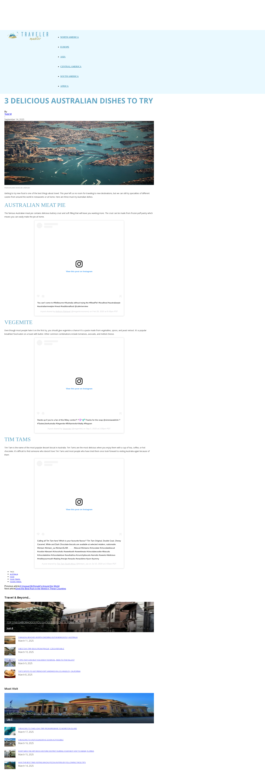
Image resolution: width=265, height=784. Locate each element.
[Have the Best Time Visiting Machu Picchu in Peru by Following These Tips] (9, 768)
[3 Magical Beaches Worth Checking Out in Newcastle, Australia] (9, 643)
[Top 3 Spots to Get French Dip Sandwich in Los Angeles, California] (9, 677)
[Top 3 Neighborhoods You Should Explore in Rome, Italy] (79, 631)
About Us (75, 780)
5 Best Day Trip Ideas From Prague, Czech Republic (41, 648)
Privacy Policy (92, 780)
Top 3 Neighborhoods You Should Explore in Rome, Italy (44, 622)
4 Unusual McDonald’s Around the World (39, 586)
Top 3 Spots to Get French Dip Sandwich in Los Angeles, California (49, 671)
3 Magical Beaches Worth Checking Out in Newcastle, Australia (48, 637)
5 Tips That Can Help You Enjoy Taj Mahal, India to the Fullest (46, 660)
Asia (63, 57)
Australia (14, 574)
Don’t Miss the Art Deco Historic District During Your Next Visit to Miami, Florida (56, 751)
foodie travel (16, 582)
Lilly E (9, 719)
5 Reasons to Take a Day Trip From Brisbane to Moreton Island (47, 728)
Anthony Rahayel (62, 311)
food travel (15, 579)
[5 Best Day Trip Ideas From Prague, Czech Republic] (9, 654)
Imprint (107, 780)
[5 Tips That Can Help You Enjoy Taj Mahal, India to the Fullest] (9, 666)
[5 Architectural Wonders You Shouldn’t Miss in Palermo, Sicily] (79, 722)
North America (69, 37)
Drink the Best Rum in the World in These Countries (40, 588)
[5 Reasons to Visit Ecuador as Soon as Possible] (9, 746)
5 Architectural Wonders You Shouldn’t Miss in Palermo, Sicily (48, 713)
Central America (70, 66)
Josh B (10, 628)
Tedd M (8, 114)
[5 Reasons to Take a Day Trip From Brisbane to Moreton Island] (9, 734)
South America (69, 76)
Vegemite (67, 429)
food (12, 577)
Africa (64, 86)
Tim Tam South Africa (66, 564)
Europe (64, 47)
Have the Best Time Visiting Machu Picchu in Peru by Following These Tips (52, 762)
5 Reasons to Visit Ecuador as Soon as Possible (40, 739)
